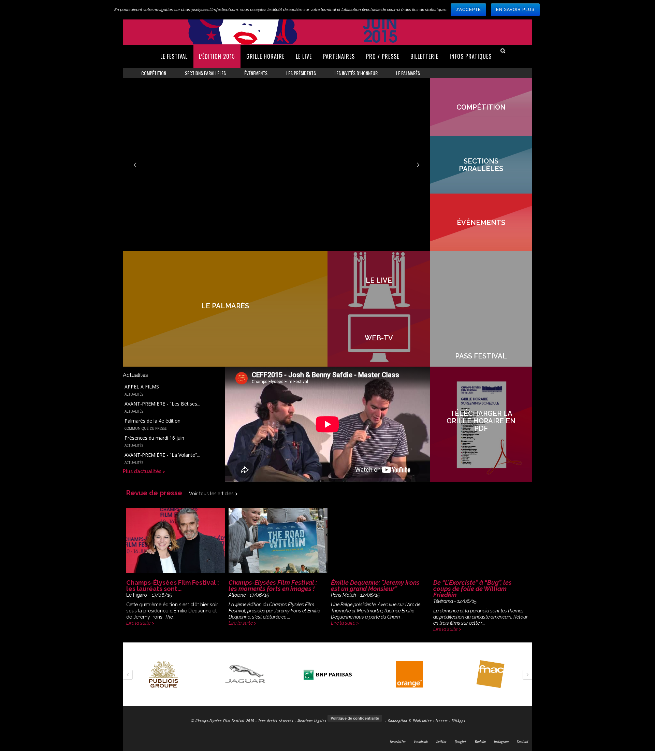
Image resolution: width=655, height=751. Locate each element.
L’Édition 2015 (217, 56)
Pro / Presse (382, 56)
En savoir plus (515, 9)
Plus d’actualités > (144, 471)
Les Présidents (301, 72)
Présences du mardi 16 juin (154, 438)
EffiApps (458, 720)
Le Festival (174, 56)
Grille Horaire (265, 56)
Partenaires (339, 56)
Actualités (134, 394)
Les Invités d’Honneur (356, 72)
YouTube (479, 741)
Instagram (501, 741)
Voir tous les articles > (213, 493)
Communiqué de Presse (146, 428)
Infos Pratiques (471, 56)
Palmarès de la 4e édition (152, 421)
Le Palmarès (408, 72)
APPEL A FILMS (142, 386)
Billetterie (424, 56)
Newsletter (398, 741)
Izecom (441, 720)
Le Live (304, 56)
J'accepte (468, 9)
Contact (522, 741)
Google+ (460, 741)
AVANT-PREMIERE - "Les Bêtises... (162, 404)
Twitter (441, 741)
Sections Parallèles (205, 72)
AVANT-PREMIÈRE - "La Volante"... (162, 455)
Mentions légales (311, 720)
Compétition (153, 72)
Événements (255, 72)
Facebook (420, 741)
